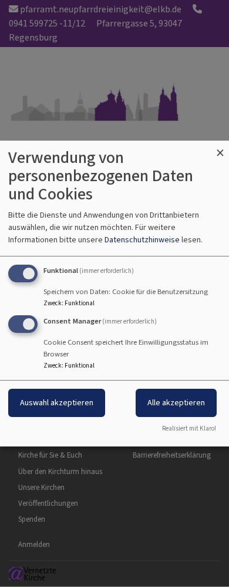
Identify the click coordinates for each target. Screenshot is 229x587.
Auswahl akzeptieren (56, 402)
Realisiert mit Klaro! (189, 428)
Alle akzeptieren (176, 402)
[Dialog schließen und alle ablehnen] (220, 148)
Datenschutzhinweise (142, 239)
